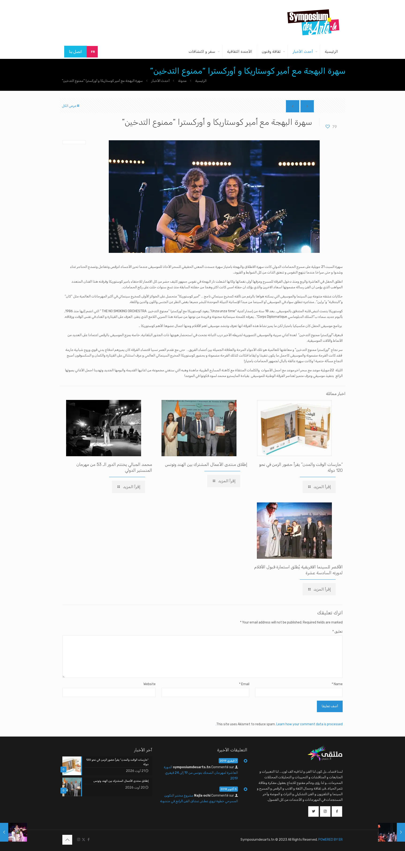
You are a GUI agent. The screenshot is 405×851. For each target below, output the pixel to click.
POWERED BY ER (330, 840)
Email (244, 684)
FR (93, 51)
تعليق (337, 632)
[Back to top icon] (67, 840)
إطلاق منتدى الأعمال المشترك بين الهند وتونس (206, 464)
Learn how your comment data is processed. (279, 724)
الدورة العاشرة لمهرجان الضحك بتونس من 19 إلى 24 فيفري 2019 (201, 772)
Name (337, 684)
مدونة (182, 81)
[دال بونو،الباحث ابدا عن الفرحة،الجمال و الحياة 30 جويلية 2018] (391, 832)
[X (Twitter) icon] (83, 839)
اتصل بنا (75, 51)
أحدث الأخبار (160, 81)
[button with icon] (337, 811)
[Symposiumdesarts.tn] (313, 22)
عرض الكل (69, 106)
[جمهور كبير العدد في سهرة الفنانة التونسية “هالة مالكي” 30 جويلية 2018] (13, 832)
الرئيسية (200, 81)
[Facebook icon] (88, 839)
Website (149, 684)
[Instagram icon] (78, 839)
